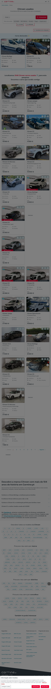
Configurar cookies (6, 686)
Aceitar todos (36, 686)
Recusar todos (45, 686)
